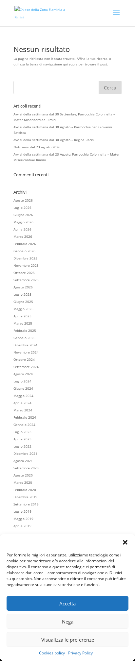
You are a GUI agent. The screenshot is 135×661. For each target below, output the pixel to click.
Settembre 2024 (26, 366)
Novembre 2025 (26, 265)
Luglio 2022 (22, 446)
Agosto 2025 (23, 287)
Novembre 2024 (26, 352)
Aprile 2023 (22, 439)
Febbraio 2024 (24, 417)
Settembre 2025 (26, 280)
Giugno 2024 (23, 388)
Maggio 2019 (23, 518)
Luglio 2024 (22, 381)
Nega (67, 621)
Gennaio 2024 (24, 424)
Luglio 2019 (22, 511)
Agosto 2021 (23, 460)
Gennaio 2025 (24, 337)
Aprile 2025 (22, 316)
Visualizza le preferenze (67, 639)
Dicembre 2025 (25, 258)
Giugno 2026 (23, 214)
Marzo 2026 (22, 236)
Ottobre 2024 (24, 359)
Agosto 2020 (23, 475)
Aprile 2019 (22, 526)
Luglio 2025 (22, 294)
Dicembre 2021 (25, 453)
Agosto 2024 (23, 374)
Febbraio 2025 (24, 330)
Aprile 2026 (22, 229)
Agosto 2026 (23, 200)
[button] (125, 542)
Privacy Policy (80, 653)
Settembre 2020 (26, 468)
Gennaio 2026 (24, 251)
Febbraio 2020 (24, 489)
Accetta (67, 603)
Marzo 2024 (22, 410)
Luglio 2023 (22, 431)
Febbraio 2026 (24, 243)
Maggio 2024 (23, 395)
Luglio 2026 (22, 207)
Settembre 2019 (26, 504)
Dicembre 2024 (25, 345)
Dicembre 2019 (25, 497)
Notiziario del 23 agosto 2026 (36, 147)
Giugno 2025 (23, 301)
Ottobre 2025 (24, 272)
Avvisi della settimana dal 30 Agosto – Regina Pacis (53, 139)
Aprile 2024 (22, 403)
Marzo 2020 (22, 482)
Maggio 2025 (23, 308)
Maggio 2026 (23, 222)
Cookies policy (52, 653)
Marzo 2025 (22, 323)
